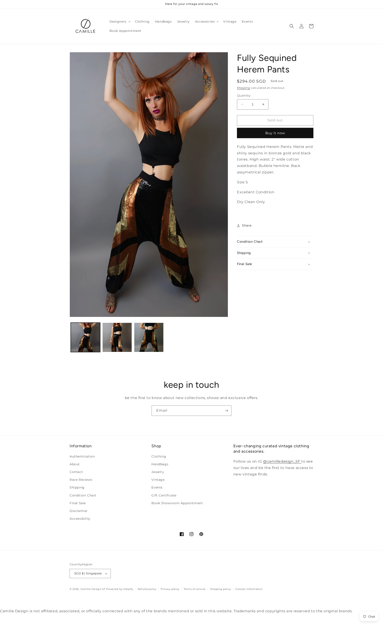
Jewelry (157, 472)
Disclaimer (79, 511)
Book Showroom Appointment (177, 503)
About (75, 464)
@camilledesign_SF (282, 461)
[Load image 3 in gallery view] (149, 337)
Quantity (243, 95)
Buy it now (275, 133)
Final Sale (78, 503)
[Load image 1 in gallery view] (85, 337)
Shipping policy (220, 589)
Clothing (158, 456)
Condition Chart (83, 495)
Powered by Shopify (119, 589)
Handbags (159, 464)
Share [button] (247, 225)
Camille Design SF (93, 589)
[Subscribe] (226, 410)
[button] (119, 21)
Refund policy (147, 589)
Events (157, 487)
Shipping (243, 87)
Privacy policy (170, 589)
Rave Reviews (81, 480)
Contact (76, 472)
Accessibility (80, 519)
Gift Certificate (163, 495)
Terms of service (195, 589)
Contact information (248, 589)
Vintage (157, 480)
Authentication (82, 456)
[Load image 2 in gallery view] (117, 337)
